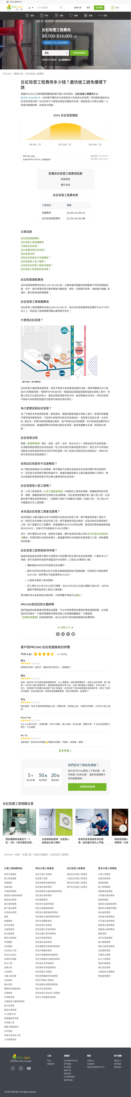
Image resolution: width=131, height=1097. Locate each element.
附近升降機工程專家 (44, 980)
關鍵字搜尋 (68, 1080)
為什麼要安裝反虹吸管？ (33, 250)
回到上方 (65, 628)
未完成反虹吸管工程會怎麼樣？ (37, 265)
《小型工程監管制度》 (52, 491)
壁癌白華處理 (10, 1010)
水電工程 (26, 855)
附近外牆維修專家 (43, 951)
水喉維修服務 (10, 891)
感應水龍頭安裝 (11, 1027)
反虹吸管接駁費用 (30, 238)
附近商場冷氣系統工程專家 (47, 993)
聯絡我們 (50, 1064)
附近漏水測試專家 (43, 942)
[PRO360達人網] (13, 1070)
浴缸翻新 (8, 946)
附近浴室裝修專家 (43, 938)
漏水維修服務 (10, 904)
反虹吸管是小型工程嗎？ (33, 262)
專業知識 (67, 1074)
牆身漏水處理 (10, 900)
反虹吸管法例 (28, 254)
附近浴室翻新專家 (43, 921)
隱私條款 (117, 1067)
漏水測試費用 (104, 968)
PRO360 (7, 74)
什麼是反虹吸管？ (30, 246)
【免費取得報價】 (30, 617)
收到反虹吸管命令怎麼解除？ (36, 258)
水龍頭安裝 (9, 929)
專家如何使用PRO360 (96, 1067)
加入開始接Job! (65, 60)
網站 (78, 595)
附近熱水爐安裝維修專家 (46, 912)
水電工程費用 (104, 874)
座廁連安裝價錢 (105, 891)
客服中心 (117, 1061)
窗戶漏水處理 (10, 908)
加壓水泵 (8, 968)
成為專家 (99, 8)
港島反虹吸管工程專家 (77, 874)
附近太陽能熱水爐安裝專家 (47, 959)
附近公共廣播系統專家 (45, 997)
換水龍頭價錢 (104, 942)
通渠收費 (102, 934)
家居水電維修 (41, 855)
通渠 (6, 917)
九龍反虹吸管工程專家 (77, 879)
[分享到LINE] (73, 634)
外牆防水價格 (104, 955)
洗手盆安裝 (9, 925)
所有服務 (67, 1067)
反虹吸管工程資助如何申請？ (36, 269)
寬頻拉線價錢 (104, 963)
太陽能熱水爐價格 (106, 972)
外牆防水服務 (10, 959)
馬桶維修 (8, 883)
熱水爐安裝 (9, 934)
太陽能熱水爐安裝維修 (14, 1001)
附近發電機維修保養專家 (46, 976)
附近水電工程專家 (43, 874)
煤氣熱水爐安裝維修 (13, 895)
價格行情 (18, 74)
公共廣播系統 (10, 1040)
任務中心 (90, 1061)
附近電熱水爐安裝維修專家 (47, 917)
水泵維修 (8, 972)
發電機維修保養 (11, 1018)
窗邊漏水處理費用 (106, 929)
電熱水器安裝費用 (106, 946)
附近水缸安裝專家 (43, 989)
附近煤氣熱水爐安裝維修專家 (48, 891)
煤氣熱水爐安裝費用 (107, 904)
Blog (49, 1061)
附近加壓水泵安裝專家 (45, 929)
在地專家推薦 (69, 1077)
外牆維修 (8, 993)
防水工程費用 (104, 959)
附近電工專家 (41, 879)
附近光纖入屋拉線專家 (45, 934)
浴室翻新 (8, 942)
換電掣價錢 (103, 883)
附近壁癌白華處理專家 (45, 968)
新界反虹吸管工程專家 (77, 883)
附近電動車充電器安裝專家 (47, 946)
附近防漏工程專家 (43, 925)
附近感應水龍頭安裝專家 (46, 984)
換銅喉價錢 (103, 900)
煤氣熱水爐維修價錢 (107, 908)
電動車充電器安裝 (12, 989)
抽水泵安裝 (9, 1006)
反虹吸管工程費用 (35, 74)
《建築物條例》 (33, 443)
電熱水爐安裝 (10, 938)
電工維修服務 (10, 879)
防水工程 (8, 963)
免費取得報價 (79, 53)
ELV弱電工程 (10, 1014)
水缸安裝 (8, 1031)
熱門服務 (67, 1064)
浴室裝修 (8, 980)
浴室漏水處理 (10, 912)
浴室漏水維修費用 (106, 917)
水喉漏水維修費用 (106, 895)
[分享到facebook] (58, 634)
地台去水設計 (10, 955)
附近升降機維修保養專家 (46, 955)
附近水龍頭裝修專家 (44, 908)
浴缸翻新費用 (104, 951)
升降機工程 (9, 1023)
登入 (117, 8)
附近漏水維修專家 (43, 887)
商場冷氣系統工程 (12, 1035)
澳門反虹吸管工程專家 (77, 887)
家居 (17, 855)
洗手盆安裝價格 (105, 938)
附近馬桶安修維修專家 (45, 883)
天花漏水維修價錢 (106, 921)
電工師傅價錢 (104, 887)
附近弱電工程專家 (43, 972)
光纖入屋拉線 (10, 976)
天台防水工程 (10, 951)
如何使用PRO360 (71, 1061)
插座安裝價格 (104, 879)
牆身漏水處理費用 (106, 925)
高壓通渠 (8, 921)
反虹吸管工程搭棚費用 (32, 242)
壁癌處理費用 (104, 976)
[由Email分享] (63, 634)
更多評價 (64, 751)
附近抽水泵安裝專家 (44, 963)
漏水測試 (8, 984)
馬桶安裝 (8, 887)
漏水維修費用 (104, 912)
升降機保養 (9, 997)
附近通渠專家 (41, 900)
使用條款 (117, 1064)
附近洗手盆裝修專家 (44, 904)
